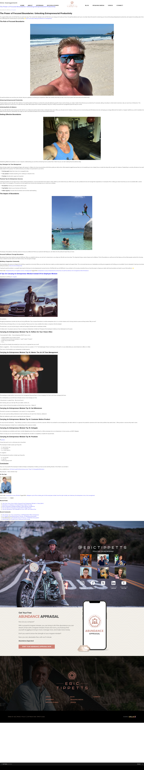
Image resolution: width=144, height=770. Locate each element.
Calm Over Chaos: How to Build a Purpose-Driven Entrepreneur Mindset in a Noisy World (22, 503)
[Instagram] (82, 583)
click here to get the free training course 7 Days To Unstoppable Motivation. (26, 469)
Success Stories (53, 5)
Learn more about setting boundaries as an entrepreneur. (39, 18)
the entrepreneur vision (80, 495)
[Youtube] (123, 583)
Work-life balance (84, 270)
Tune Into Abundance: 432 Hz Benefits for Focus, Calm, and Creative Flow (19, 509)
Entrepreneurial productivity (54, 270)
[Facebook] (92, 583)
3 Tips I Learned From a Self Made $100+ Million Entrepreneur (24, 515)
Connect (119, 5)
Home (22, 5)
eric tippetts (17, 270)
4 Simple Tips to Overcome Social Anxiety (20, 519)
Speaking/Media (98, 5)
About (30, 5)
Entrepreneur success (43, 270)
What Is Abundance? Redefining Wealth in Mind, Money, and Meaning (18, 506)
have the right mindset (62, 495)
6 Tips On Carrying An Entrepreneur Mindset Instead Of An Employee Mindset (28, 274)
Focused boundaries (66, 270)
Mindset (18, 495)
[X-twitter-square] (103, 583)
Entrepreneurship (10, 270)
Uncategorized (28, 270)
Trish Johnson (5, 515)
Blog (87, 5)
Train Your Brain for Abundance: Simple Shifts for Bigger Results (16, 508)
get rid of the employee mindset (48, 495)
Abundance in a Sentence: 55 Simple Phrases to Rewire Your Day (17, 505)
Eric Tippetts (5, 516)
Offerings (39, 5)
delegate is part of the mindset (34, 495)
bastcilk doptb (5, 519)
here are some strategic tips (15, 265)
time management (75, 270)
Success (22, 270)
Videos (110, 5)
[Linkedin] (113, 583)
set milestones (71, 495)
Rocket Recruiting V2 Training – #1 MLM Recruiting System (23, 516)
